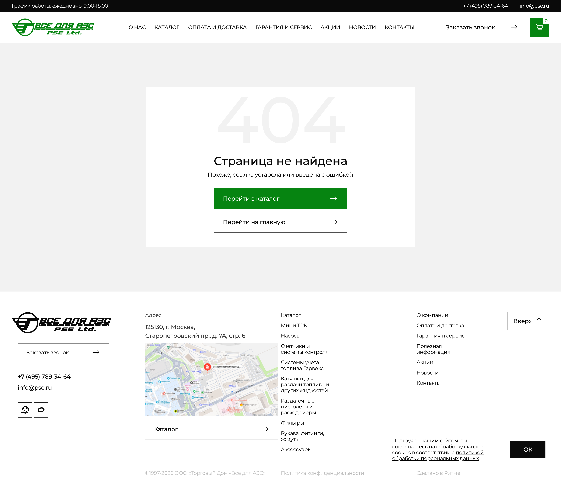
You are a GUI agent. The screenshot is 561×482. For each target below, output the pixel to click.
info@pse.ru (534, 6)
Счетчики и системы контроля (304, 349)
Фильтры (292, 423)
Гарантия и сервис (283, 27)
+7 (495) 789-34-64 (485, 6)
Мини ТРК (294, 325)
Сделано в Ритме (438, 473)
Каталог (166, 27)
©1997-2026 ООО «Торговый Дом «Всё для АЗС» (205, 473)
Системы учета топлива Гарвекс (302, 365)
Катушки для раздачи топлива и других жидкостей (305, 384)
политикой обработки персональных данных (438, 455)
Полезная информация (433, 349)
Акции (330, 27)
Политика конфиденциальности (322, 473)
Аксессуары (296, 449)
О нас (137, 27)
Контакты (400, 27)
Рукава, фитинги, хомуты (302, 436)
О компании (432, 315)
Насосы (290, 336)
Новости (362, 27)
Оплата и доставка (217, 27)
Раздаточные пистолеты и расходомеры (298, 407)
